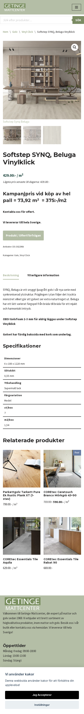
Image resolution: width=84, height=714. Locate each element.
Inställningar (42, 704)
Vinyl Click (27, 32)
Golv (15, 32)
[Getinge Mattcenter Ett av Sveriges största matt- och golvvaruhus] (14, 7)
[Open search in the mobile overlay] (42, 20)
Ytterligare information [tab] (43, 275)
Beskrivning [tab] (11, 275)
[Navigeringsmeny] (76, 7)
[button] (74, 47)
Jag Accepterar (42, 694)
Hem (5, 32)
